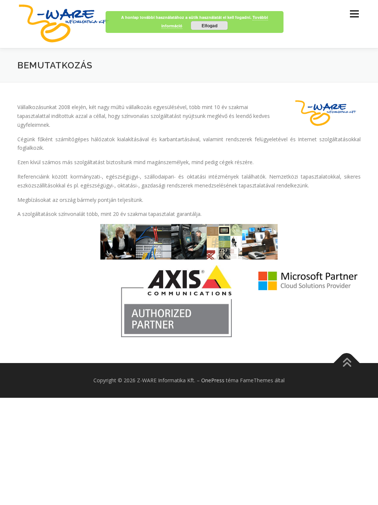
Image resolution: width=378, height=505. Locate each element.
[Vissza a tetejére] (347, 363)
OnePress (212, 380)
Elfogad (209, 25)
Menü (354, 13)
